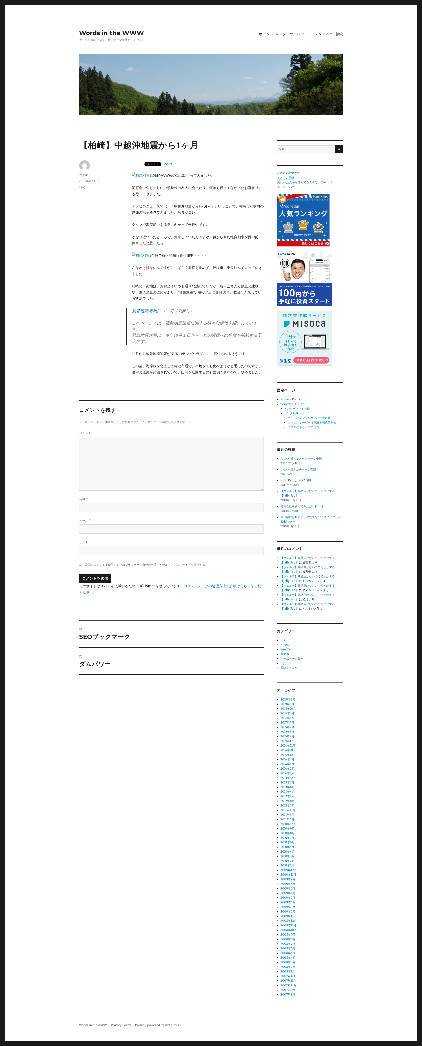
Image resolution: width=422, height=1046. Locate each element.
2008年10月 (288, 930)
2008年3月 (287, 962)
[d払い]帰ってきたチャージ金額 (301, 459)
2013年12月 (288, 778)
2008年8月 (287, 939)
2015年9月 (287, 727)
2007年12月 (288, 976)
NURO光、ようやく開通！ (297, 480)
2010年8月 (287, 833)
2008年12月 (288, 921)
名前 (83, 499)
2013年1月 (287, 796)
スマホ (284, 654)
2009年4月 (288, 902)
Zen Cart (286, 649)
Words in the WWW (111, 33)
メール (85, 520)
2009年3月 (287, 907)
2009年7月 (287, 888)
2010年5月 (287, 847)
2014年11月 (287, 745)
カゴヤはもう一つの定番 (303, 427)
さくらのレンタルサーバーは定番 (309, 418)
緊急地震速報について (153, 310)
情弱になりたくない (293, 404)
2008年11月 (288, 925)
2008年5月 (287, 953)
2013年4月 (287, 792)
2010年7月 (287, 838)
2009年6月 (287, 893)
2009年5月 (287, 898)
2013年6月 (287, 787)
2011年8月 (287, 815)
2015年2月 (287, 736)
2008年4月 (288, 958)
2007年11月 (288, 981)
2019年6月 (287, 704)
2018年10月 (288, 709)
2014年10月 (288, 750)
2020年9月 (287, 699)
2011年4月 (287, 819)
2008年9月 (287, 934)
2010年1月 (287, 865)
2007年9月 (287, 990)
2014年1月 (287, 773)
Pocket (167, 164)
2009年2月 (287, 911)
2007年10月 (288, 985)
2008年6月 (287, 948)
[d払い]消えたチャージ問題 (298, 469)
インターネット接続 (327, 34)
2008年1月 (287, 971)
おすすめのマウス (288, 173)
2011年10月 (287, 810)
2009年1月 (287, 916)
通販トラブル (289, 668)
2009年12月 (288, 870)
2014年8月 (287, 755)
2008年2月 (287, 967)
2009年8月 (287, 884)
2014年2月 (287, 769)
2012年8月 (287, 801)
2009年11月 (288, 875)
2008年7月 (287, 944)
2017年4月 (287, 722)
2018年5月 (287, 713)
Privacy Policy (290, 399)
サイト (83, 542)
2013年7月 (287, 782)
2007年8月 (287, 994)
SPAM (284, 645)
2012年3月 (287, 805)
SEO (283, 640)
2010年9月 (287, 828)
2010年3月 (287, 856)
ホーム (264, 34)
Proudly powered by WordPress (158, 1025)
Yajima (84, 174)
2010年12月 (288, 824)
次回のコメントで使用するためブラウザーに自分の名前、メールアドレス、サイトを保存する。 (146, 565)
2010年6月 (287, 842)
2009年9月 (287, 879)
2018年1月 (287, 718)
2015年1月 (287, 741)
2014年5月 (287, 764)
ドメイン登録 (285, 178)
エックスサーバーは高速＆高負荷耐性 (312, 422)
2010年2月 (287, 861)
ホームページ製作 (291, 659)
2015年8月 (287, 732)
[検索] (339, 149)
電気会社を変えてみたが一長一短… (303, 506)
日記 (82, 187)
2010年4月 (287, 851)
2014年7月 (287, 759)
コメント (85, 432)
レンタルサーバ (288, 34)
